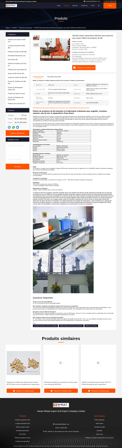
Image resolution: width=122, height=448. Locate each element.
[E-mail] (17, 127)
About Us (75, 5)
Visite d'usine (99, 423)
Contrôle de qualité (99, 427)
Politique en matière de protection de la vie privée (99, 437)
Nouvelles (99, 430)
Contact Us (84, 5)
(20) (15, 98)
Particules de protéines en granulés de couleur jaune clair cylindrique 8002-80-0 (23, 383)
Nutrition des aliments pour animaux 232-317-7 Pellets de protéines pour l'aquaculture (59, 383)
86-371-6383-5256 (110, 1)
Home (58, 5)
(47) (16, 103)
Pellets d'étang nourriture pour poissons (71, 326)
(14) (16, 55)
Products (66, 5)
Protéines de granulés (25, 27)
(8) (12, 59)
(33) (17, 77)
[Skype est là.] (9, 127)
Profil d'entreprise (99, 420)
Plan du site (99, 434)
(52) (16, 73)
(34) (17, 82)
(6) (17, 69)
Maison (8, 27)
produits (14, 27)
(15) (15, 88)
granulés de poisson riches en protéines (45, 326)
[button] (9, 367)
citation (110, 5)
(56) (17, 51)
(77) (16, 40)
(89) (16, 47)
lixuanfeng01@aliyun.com (92, 1)
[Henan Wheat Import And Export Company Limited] (11, 5)
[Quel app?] (13, 127)
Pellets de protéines (91, 326)
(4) (17, 64)
